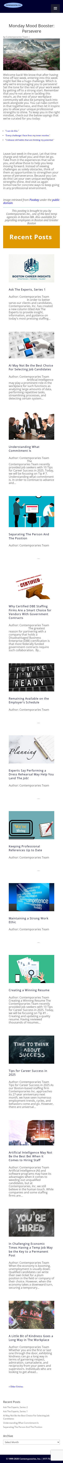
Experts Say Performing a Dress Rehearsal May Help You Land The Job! (31, 774)
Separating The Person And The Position (22, 1427)
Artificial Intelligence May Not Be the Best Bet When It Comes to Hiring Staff (30, 1156)
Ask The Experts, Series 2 (15, 1407)
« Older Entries (16, 1386)
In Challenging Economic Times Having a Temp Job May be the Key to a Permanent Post (31, 1249)
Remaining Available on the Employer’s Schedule (29, 700)
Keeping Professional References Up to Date (25, 848)
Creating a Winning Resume (29, 990)
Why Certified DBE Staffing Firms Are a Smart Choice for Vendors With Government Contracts (30, 612)
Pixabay (34, 200)
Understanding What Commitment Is (24, 449)
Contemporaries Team (17, 36)
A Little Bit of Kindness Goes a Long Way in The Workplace (31, 1338)
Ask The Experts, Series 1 (27, 289)
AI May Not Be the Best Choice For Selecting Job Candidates (31, 367)
